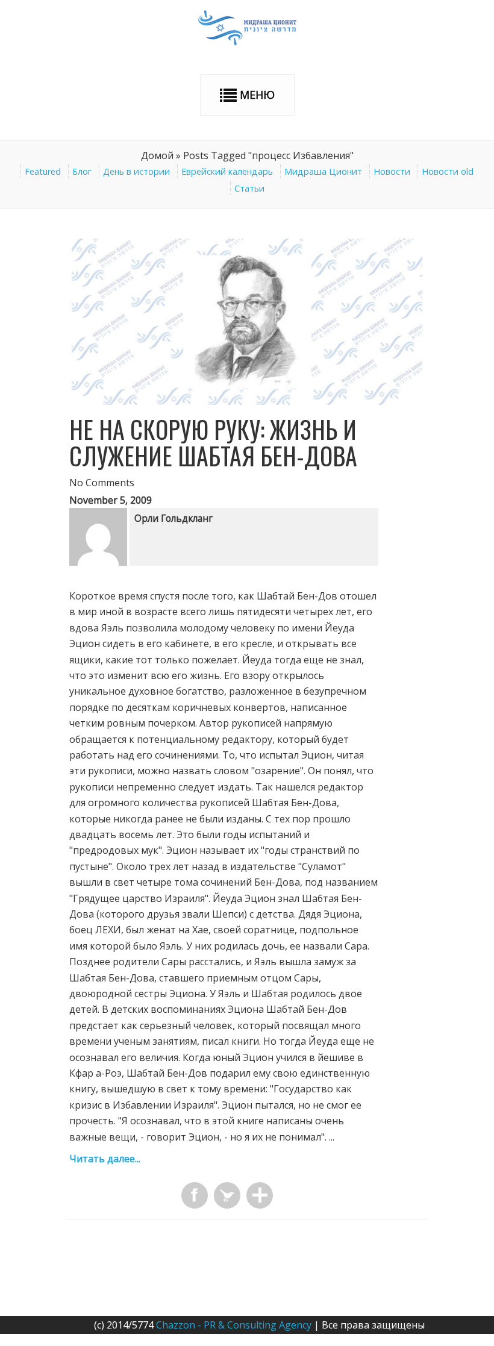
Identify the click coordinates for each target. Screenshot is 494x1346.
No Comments (101, 482)
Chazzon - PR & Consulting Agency (233, 1325)
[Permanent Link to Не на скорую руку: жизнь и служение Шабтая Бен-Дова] (247, 401)
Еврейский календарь (227, 171)
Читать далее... (104, 1158)
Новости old (448, 171)
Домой (157, 155)
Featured (43, 171)
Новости (392, 171)
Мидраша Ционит (323, 171)
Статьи (249, 188)
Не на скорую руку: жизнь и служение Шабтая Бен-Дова (213, 442)
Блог (82, 171)
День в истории (136, 171)
